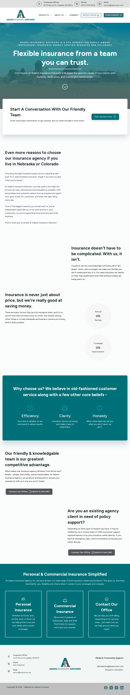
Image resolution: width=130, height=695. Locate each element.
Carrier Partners (78, 15)
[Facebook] (106, 687)
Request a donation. (114, 670)
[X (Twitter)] (111, 687)
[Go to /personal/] (23, 614)
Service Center (89, 15)
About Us (59, 15)
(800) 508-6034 (88, 5)
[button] (105, 117)
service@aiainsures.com (114, 5)
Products (44, 15)
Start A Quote (112, 15)
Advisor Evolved (42, 687)
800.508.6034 (19, 665)
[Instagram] (116, 687)
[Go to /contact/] (107, 614)
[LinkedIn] (122, 687)
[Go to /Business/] (65, 614)
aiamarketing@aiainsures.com (110, 666)
